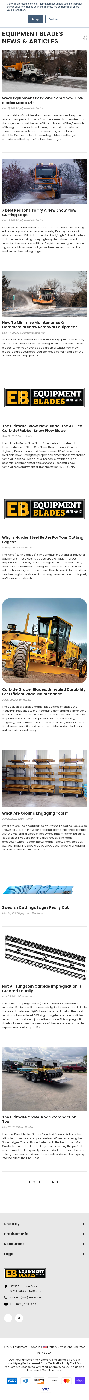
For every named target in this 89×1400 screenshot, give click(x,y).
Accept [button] (35, 19)
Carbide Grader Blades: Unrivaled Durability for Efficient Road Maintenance (44, 692)
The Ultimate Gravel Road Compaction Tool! (39, 1119)
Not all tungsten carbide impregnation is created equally (42, 988)
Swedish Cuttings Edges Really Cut (35, 907)
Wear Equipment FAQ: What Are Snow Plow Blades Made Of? (42, 100)
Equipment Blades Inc (27, 1347)
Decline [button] (53, 19)
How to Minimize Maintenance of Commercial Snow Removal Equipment (39, 325)
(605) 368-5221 (30, 1298)
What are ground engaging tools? (35, 813)
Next (56, 1182)
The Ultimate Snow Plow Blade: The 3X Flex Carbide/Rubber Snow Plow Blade (42, 428)
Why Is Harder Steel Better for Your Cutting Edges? (42, 540)
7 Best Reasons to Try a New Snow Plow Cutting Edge (39, 212)
